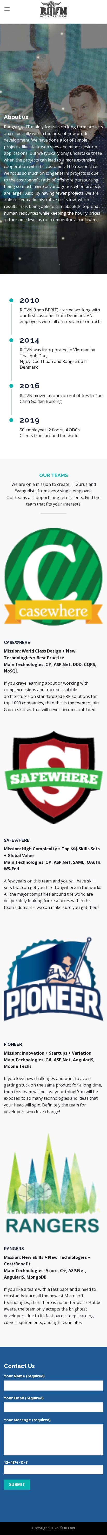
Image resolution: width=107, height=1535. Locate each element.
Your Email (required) (24, 1398)
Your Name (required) (24, 1375)
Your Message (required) (27, 1419)
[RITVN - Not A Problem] (53, 9)
